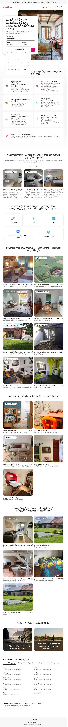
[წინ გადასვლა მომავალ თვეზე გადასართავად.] (28, 49)
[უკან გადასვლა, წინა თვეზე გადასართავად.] (8, 49)
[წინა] (30, 166)
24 (8, 69)
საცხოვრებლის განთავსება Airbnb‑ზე (50, 7)
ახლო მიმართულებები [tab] (9, 663)
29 (25, 69)
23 (28, 66)
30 (28, 69)
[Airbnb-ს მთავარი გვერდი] (7, 6)
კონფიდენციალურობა (30, 724)
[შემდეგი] (36, 166)
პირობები (40, 724)
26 (15, 69)
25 (12, 69)
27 (18, 69)
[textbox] (13, 44)
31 (8, 72)
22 (25, 66)
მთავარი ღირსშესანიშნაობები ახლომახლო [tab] (48, 663)
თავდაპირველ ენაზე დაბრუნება (47, 2)
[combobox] (20, 39)
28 (21, 69)
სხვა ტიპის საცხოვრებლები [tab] (25, 663)
